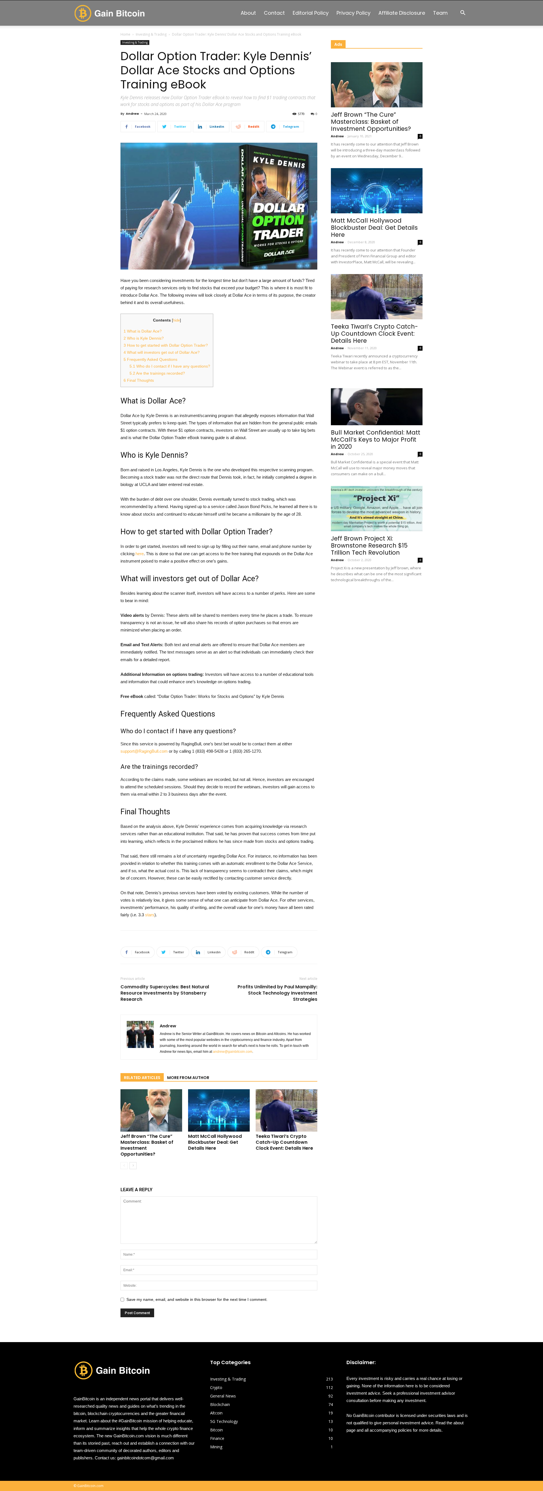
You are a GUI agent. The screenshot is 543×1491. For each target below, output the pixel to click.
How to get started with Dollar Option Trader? (166, 345)
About (248, 12)
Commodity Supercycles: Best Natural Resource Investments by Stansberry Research (164, 993)
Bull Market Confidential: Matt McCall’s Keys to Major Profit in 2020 (375, 439)
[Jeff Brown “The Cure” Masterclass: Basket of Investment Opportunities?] (151, 1110)
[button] (462, 13)
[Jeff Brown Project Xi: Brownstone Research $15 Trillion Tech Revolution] (377, 508)
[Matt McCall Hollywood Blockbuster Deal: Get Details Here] (219, 1110)
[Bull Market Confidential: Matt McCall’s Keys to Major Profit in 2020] (377, 402)
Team (440, 12)
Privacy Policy (353, 12)
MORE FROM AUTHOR (188, 1077)
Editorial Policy (311, 12)
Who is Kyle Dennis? (144, 338)
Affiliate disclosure (401, 12)
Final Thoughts (139, 380)
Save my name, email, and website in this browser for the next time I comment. (197, 1299)
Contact (274, 12)
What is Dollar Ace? (143, 331)
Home (125, 34)
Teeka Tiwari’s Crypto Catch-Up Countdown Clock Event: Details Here (284, 1142)
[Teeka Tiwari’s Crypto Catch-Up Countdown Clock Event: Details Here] (286, 1110)
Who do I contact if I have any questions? (170, 366)
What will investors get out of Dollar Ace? (162, 352)
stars (149, 914)
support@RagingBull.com (144, 751)
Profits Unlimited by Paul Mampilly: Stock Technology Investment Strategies (277, 993)
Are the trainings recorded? (157, 373)
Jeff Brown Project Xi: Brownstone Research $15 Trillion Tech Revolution (369, 545)
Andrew (132, 113)
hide (176, 320)
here (139, 553)
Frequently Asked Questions (150, 359)
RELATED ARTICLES (142, 1077)
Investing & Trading (151, 34)
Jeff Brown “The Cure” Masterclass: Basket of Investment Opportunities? (146, 1145)
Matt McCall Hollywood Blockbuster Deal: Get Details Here (215, 1142)
